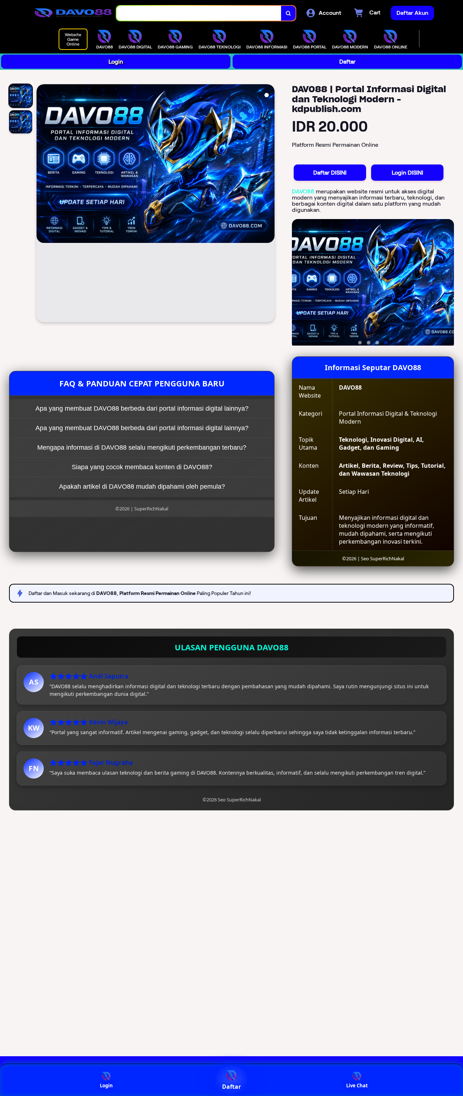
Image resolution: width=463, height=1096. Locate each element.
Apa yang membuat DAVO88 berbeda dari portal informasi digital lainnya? (142, 408)
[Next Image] (269, 204)
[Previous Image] (42, 204)
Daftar (347, 62)
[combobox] (198, 13)
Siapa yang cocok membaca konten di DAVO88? (142, 467)
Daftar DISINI (330, 173)
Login (116, 62)
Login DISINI (407, 173)
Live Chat (357, 1085)
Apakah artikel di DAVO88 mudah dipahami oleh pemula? (142, 486)
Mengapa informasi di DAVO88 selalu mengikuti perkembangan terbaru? (141, 447)
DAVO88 (303, 191)
